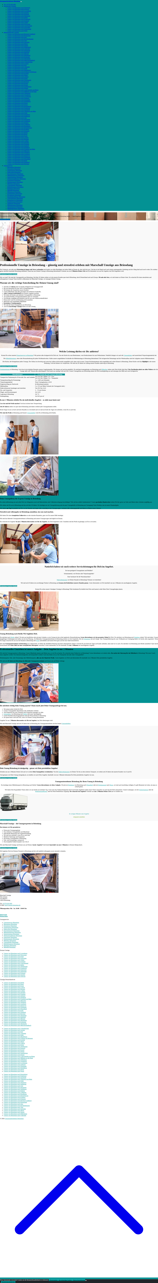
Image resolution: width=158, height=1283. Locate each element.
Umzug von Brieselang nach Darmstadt (15, 1066)
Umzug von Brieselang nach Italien (14, 965)
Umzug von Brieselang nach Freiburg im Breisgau (18, 1038)
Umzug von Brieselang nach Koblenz (14, 1097)
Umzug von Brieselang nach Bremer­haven (16, 1096)
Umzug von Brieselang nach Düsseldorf (15, 1009)
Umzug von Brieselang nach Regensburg (15, 1074)
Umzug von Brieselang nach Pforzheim (15, 1087)
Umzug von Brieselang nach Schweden (15, 958)
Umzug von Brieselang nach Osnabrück (15, 1061)
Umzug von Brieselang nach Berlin (14, 982)
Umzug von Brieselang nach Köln (13, 1010)
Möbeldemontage (11, 358)
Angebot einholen (5, 219)
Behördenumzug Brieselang (12, 944)
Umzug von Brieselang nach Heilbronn (15, 1084)
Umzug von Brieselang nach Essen (14, 986)
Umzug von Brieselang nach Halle (14, 1035)
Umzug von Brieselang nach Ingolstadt (15, 1077)
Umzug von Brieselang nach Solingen (15, 1064)
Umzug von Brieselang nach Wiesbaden (15, 1024)
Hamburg (137, 637)
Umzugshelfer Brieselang (11, 942)
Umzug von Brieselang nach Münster (14, 1019)
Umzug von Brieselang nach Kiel (13, 1032)
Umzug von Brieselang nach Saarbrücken (16, 1053)
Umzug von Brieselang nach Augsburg (15, 1004)
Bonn (111, 785)
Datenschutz (4, 916)
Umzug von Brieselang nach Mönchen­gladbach (17, 1025)
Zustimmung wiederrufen (8, 1282)
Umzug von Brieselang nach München (15, 1001)
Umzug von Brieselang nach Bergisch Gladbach (18, 1100)
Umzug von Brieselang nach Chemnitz (15, 1033)
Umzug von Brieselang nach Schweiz (14, 976)
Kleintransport (102, 785)
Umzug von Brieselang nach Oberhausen (15, 1046)
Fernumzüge (7, 714)
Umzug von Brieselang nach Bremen (14, 989)
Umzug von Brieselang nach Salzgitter (15, 1109)
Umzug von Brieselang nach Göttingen (15, 1092)
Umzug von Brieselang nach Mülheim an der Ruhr (18, 1058)
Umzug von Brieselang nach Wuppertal (15, 1015)
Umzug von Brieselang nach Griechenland (16, 963)
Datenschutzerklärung (78, 1280)
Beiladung (71, 785)
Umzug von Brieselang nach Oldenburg (15, 1060)
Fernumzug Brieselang (10, 926)
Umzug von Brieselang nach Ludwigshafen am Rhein (19, 1056)
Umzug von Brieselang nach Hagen (14, 1051)
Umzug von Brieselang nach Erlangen (15, 1099)
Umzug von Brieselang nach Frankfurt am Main (17, 999)
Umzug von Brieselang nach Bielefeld (15, 1017)
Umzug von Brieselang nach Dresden (14, 992)
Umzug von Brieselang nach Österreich (15, 970)
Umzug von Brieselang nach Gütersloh (15, 1115)
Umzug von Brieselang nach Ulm (13, 1086)
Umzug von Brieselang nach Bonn (14, 984)
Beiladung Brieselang (10, 945)
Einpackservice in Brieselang (25, 355)
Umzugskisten (128, 355)
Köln (37, 640)
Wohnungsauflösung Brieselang (13, 935)
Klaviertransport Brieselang (11, 931)
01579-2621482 (7, 903)
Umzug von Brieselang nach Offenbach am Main (18, 1079)
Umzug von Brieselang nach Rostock (14, 1048)
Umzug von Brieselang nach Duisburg (15, 1012)
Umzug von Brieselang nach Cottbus (14, 991)
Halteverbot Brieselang (10, 929)
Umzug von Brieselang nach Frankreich (15, 968)
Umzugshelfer (31, 413)
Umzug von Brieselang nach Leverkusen (15, 1063)
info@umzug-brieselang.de (12, 905)
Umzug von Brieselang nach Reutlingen (15, 1094)
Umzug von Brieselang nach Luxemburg (15, 953)
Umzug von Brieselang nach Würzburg (15, 1082)
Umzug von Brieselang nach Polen (14, 956)
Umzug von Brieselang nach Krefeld (14, 1040)
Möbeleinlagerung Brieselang (12, 932)
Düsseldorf (90, 785)
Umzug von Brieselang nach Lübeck (14, 1043)
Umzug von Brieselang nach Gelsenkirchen (16, 1028)
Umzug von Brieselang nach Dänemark (15, 971)
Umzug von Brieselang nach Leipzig (14, 987)
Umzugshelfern (66, 723)
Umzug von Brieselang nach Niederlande (16, 966)
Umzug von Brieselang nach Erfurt (14, 1045)
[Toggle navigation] (21, 1)
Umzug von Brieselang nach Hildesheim (15, 1114)
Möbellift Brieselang (9, 947)
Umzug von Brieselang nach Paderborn (15, 1076)
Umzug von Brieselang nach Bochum (14, 1014)
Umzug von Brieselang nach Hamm (14, 1055)
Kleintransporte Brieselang (11, 939)
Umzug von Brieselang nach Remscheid (15, 1102)
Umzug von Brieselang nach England (14, 961)
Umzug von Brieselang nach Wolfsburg (15, 1089)
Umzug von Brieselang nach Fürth (14, 1081)
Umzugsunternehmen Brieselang (10, 1)
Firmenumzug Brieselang (11, 927)
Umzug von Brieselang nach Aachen (14, 1030)
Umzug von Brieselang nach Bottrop (14, 1091)
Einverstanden (53, 1280)
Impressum (3, 914)
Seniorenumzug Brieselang (11, 934)
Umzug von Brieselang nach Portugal (14, 973)
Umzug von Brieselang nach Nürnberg (15, 1002)
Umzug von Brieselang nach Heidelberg (15, 1068)
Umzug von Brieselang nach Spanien (14, 975)
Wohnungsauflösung (41, 791)
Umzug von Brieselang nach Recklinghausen (17, 1105)
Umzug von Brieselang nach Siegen (14, 1112)
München (104, 369)
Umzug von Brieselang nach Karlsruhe (15, 1022)
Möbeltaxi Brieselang (10, 940)
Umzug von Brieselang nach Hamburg (15, 997)
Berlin (12, 637)
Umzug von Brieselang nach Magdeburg (15, 1037)
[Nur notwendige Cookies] (86, 1280)
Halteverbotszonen (64, 772)
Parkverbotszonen (62, 580)
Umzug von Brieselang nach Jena (13, 1104)
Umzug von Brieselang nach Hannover (15, 1005)
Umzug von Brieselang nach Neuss (14, 1071)
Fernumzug (87, 639)
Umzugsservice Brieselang (11, 922)
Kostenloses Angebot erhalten (8, 274)
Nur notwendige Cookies (65, 1280)
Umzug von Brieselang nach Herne (14, 1069)
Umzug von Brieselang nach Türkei (14, 960)
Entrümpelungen (5, 369)
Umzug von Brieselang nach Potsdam (14, 994)
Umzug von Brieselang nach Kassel (14, 1050)
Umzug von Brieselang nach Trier (13, 1107)
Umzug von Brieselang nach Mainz (14, 1041)
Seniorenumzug (143, 790)
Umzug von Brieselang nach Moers (14, 1110)
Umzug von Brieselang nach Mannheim (15, 1020)
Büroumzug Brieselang (10, 924)
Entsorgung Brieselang (10, 937)
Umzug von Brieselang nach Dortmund (15, 1007)
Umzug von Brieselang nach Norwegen (15, 955)
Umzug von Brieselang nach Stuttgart (14, 996)
